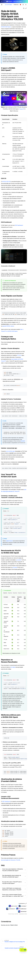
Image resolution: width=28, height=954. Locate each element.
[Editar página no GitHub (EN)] (26, 8)
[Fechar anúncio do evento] (1, 1)
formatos (13, 667)
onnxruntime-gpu (10, 451)
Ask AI (22, 949)
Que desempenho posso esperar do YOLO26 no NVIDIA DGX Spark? (11, 876)
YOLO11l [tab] (20, 593)
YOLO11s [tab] (10, 593)
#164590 (23, 441)
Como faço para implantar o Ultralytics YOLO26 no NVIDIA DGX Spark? (12, 869)
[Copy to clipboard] (25, 313)
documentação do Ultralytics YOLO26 (10, 860)
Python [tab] (4, 511)
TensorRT (21, 109)
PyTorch (19, 355)
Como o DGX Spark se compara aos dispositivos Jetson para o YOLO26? (11, 889)
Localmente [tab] (4, 270)
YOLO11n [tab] (5, 593)
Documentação (8, 4)
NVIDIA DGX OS (6, 181)
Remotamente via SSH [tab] (13, 270)
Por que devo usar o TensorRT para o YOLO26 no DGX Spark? (12, 882)
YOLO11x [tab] (25, 593)
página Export (9, 540)
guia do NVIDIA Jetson (8, 326)
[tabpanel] (14, 274)
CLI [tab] (8, 511)
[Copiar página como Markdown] (24, 8)
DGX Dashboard (19, 225)
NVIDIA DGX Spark (6, 26)
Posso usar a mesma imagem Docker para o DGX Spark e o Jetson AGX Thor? (12, 895)
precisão (19, 560)
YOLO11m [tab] (15, 593)
